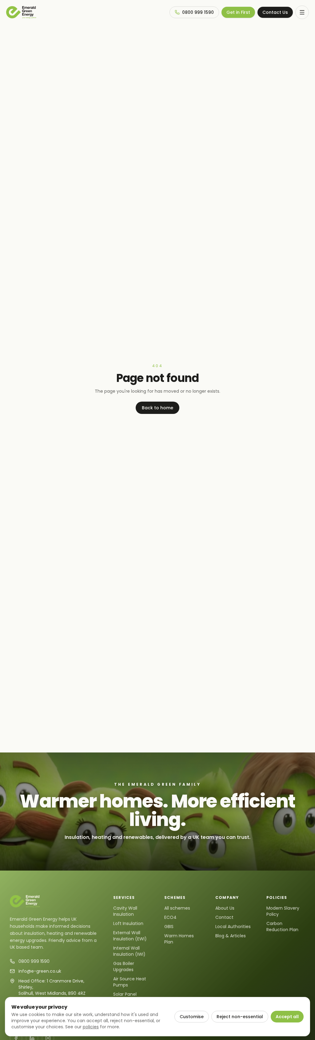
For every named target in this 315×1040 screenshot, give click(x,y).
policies (91, 1027)
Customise (192, 1017)
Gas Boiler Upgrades (123, 966)
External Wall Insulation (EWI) (130, 936)
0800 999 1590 (198, 12)
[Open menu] (302, 12)
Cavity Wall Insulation (125, 911)
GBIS (168, 926)
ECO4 (170, 917)
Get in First (238, 12)
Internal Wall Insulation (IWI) (129, 951)
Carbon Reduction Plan (282, 926)
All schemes (177, 908)
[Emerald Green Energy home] (21, 12)
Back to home (157, 408)
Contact (224, 917)
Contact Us (275, 12)
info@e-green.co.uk (39, 971)
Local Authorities (233, 926)
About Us (224, 908)
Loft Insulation (128, 923)
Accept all (287, 1017)
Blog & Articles (230, 936)
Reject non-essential (240, 1017)
